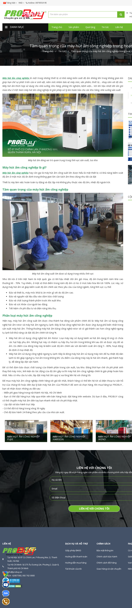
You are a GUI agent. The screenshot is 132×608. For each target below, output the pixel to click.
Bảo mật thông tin (105, 550)
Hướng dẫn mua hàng (75, 562)
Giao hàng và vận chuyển (109, 568)
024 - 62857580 (14, 575)
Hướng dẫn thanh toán (76, 556)
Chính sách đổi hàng (106, 562)
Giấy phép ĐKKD (73, 550)
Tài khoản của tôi (73, 568)
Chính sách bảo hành (107, 556)
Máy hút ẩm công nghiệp (15, 78)
